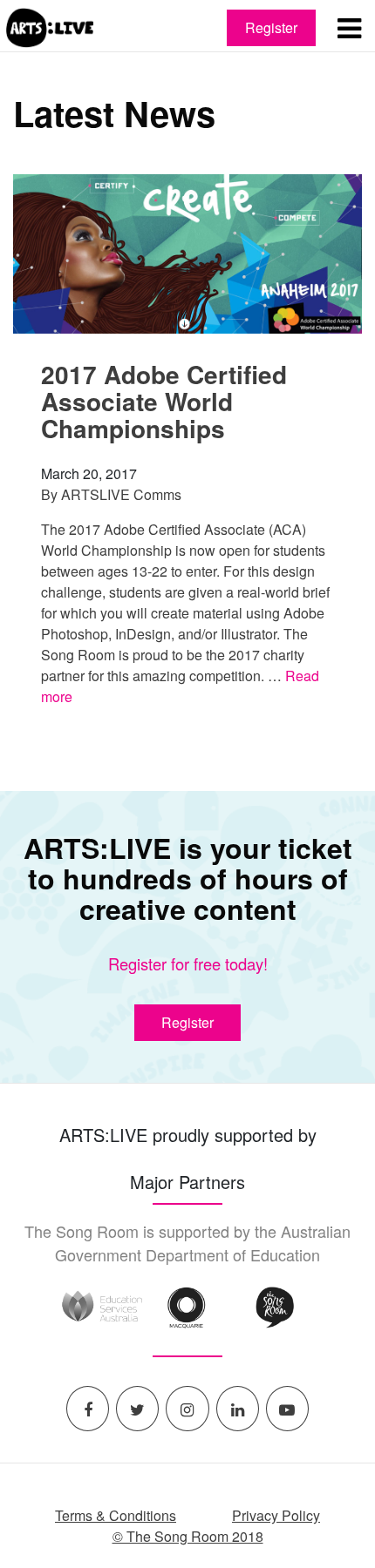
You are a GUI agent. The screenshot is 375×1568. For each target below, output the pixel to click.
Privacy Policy (276, 1515)
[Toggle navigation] (349, 27)
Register (271, 27)
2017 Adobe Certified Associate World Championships (164, 401)
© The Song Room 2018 (187, 1536)
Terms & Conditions (115, 1515)
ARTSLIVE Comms (121, 494)
